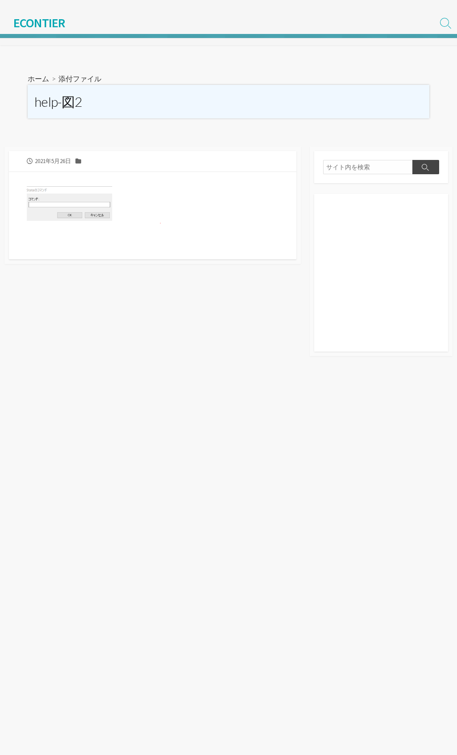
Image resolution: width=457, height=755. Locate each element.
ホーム (38, 78)
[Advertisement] (381, 277)
